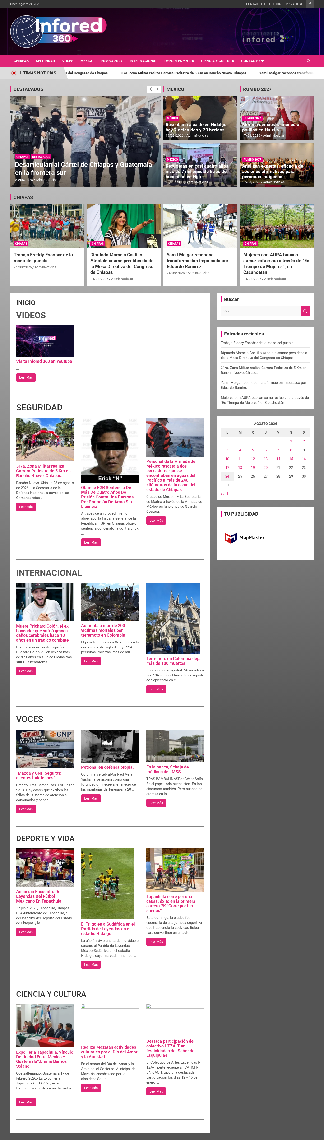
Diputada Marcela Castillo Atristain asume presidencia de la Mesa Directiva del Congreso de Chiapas (121, 263)
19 (253, 467)
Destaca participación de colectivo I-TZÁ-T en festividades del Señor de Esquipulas (170, 1048)
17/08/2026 (251, 135)
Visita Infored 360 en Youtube (44, 361)
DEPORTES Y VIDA (179, 61)
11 (240, 459)
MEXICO (175, 89)
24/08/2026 (23, 267)
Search (305, 311)
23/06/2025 (24, 180)
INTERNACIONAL (143, 61)
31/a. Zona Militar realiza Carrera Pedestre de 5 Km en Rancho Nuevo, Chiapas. (116, 73)
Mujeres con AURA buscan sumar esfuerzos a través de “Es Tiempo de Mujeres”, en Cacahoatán (276, 263)
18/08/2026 (175, 182)
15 (291, 459)
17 (227, 467)
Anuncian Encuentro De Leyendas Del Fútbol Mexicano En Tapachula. (39, 896)
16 (304, 459)
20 (266, 467)
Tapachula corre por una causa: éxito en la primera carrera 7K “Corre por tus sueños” (170, 903)
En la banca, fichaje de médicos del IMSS (167, 769)
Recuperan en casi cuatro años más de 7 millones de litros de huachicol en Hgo (197, 171)
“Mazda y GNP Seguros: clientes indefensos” (38, 775)
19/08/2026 (175, 135)
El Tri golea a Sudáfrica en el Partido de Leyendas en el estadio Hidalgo (108, 928)
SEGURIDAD (45, 61)
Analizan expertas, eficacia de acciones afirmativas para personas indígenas (272, 171)
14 (278, 459)
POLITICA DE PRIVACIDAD (285, 4)
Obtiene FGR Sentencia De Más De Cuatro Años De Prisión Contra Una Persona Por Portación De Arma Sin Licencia (107, 497)
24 (227, 476)
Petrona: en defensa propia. (107, 767)
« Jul (224, 494)
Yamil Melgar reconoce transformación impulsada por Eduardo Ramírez (249, 73)
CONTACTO (254, 4)
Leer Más (26, 377)
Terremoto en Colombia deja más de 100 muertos (173, 661)
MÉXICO (86, 61)
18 (240, 467)
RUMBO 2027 (112, 61)
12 (253, 459)
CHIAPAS (21, 61)
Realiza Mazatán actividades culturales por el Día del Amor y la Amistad (109, 1052)
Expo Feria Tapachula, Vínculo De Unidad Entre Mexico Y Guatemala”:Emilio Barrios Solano (44, 1059)
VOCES (67, 61)
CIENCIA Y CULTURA (217, 61)
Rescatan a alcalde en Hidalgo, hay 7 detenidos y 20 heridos (197, 127)
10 (227, 459)
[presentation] (150, 89)
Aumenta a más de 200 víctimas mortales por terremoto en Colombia (103, 630)
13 (266, 459)
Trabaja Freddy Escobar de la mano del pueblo (43, 257)
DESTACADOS (28, 89)
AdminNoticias (46, 180)
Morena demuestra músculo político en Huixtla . (270, 127)
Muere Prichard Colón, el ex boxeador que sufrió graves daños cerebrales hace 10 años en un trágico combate (42, 633)
